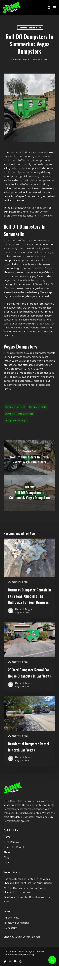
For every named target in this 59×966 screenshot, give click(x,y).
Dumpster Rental (30, 27)
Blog (6, 857)
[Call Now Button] (52, 960)
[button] (54, 7)
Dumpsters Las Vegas (16, 420)
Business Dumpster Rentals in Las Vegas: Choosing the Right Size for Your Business (28, 881)
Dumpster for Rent (15, 407)
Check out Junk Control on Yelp (22, 936)
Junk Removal (12, 842)
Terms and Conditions (16, 922)
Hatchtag (29, 954)
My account (10, 928)
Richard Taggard (22, 59)
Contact (8, 862)
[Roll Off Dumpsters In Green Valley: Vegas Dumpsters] (30, 457)
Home (7, 837)
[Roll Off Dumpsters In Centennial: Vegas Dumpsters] (30, 493)
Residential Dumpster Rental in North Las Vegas (27, 899)
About (7, 852)
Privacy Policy (11, 917)
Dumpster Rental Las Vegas (19, 414)
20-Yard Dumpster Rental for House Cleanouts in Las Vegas (25, 890)
